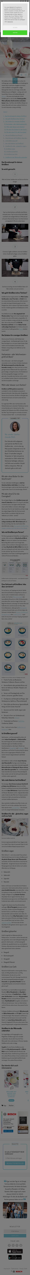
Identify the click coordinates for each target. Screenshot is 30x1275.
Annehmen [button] (15, 32)
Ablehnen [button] (15, 27)
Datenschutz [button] (10, 21)
